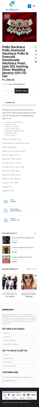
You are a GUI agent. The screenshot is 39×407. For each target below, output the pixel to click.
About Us (6, 333)
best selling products (17, 84)
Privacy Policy (8, 362)
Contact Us (7, 336)
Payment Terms (8, 358)
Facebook (36, 47)
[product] (6, 240)
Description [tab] (10, 102)
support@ (5, 380)
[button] (28, 269)
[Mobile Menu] (29, 6)
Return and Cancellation (11, 344)
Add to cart (22, 91)
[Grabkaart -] (12, 6)
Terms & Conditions (10, 366)
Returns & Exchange (10, 340)
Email (36, 61)
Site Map (6, 354)
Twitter (36, 50)
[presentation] (35, 233)
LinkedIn (36, 54)
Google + (36, 58)
